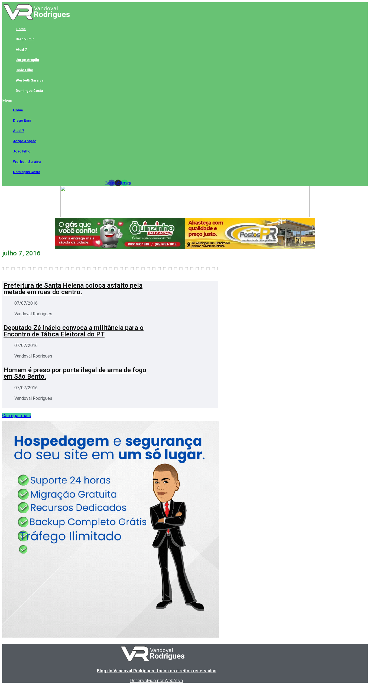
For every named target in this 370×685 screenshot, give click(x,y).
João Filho (24, 70)
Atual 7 (21, 49)
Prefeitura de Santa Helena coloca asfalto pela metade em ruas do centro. (73, 289)
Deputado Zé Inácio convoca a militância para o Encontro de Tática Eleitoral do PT (74, 331)
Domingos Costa (29, 91)
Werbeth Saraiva (29, 80)
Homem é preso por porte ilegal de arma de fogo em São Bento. (75, 373)
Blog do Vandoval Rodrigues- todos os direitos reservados (156, 670)
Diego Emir (25, 39)
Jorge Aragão (27, 60)
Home (21, 29)
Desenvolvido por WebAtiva (156, 680)
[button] (118, 100)
